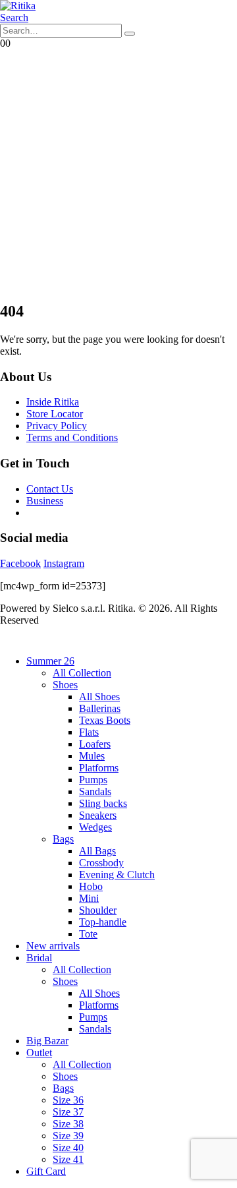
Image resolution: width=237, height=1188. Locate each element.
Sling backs (103, 803)
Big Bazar (47, 1040)
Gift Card (46, 1171)
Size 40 (68, 1147)
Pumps (93, 779)
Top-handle (102, 922)
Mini (89, 898)
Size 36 (68, 1100)
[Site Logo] (18, 5)
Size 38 (68, 1123)
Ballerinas (99, 708)
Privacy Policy (56, 425)
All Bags (97, 850)
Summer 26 (50, 661)
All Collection (82, 672)
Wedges (95, 827)
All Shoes (99, 696)
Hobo (91, 886)
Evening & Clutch (117, 874)
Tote (88, 933)
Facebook (20, 563)
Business (44, 500)
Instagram (63, 563)
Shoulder (98, 910)
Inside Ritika (52, 401)
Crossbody (101, 862)
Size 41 (68, 1159)
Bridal (39, 957)
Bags (63, 839)
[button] (14, 17)
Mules (92, 755)
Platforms (98, 767)
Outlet (39, 1052)
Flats (89, 732)
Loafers (95, 744)
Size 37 (68, 1111)
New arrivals (53, 945)
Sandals (95, 791)
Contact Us (49, 488)
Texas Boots (104, 720)
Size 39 (68, 1135)
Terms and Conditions (72, 437)
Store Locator (54, 413)
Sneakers (98, 815)
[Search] (129, 34)
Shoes (65, 684)
